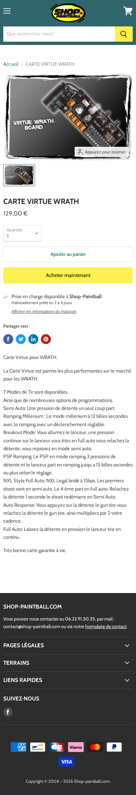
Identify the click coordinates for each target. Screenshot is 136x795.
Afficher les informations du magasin (44, 311)
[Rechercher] (124, 34)
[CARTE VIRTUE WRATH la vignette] (19, 175)
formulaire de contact (106, 626)
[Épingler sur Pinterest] (46, 339)
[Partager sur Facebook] (8, 339)
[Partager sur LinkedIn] (33, 339)
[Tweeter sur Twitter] (21, 339)
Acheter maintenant (68, 275)
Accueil (10, 64)
